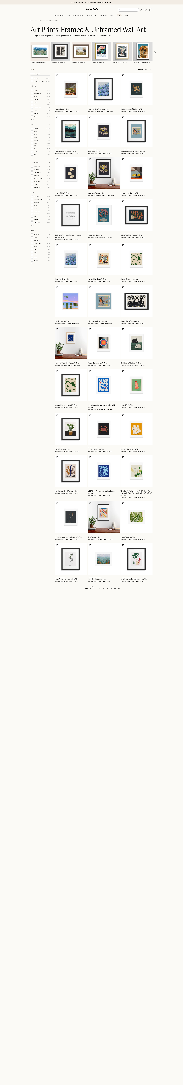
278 (115, 588)
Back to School (59, 15)
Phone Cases (103, 15)
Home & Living (91, 15)
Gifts (111, 15)
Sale (119, 15)
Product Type (35, 74)
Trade (126, 15)
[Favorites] (145, 9)
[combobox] (128, 10)
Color (32, 124)
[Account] (141, 9)
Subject (33, 86)
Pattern (33, 230)
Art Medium (34, 162)
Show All (33, 119)
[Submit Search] (120, 10)
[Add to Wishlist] (57, 75)
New (68, 15)
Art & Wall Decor (78, 15)
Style (32, 192)
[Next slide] (154, 52)
